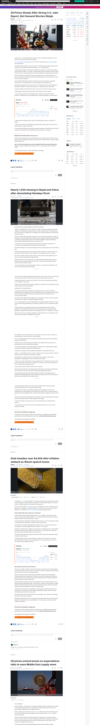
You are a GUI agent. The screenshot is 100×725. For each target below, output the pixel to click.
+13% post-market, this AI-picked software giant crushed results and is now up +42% (76, 95)
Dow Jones (68, 29)
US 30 (67, 25)
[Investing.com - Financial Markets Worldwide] (6, 1)
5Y (26, 106)
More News (75, 111)
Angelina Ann (15, 644)
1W (18, 106)
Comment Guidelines (14, 178)
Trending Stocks (70, 151)
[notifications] (95, 1)
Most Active (68, 118)
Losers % (78, 118)
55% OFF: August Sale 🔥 (79, 1)
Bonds (78, 12)
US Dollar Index (34, 509)
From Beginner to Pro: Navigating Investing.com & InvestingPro (75, 144)
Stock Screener (53, 3)
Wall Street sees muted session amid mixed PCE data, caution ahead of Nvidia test (76, 89)
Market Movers (69, 115)
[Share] (52, 19)
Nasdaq (67, 32)
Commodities (19, 18)
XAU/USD (29, 506)
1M (20, 106)
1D (16, 106)
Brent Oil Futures (50, 62)
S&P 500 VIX (68, 34)
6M (22, 106)
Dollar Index (68, 36)
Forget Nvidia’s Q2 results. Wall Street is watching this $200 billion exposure (76, 107)
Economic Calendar (45, 3)
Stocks (81, 12)
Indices (67, 12)
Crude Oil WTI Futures (22, 62)
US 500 (67, 27)
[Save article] (55, 19)
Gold (24, 501)
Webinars (68, 140)
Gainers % (74, 118)
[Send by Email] (32, 160)
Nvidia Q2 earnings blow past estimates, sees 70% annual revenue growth (76, 83)
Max (29, 106)
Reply (13, 648)
